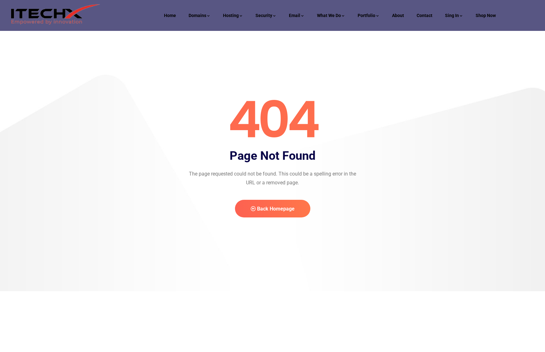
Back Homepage (275, 209)
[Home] (54, 15)
